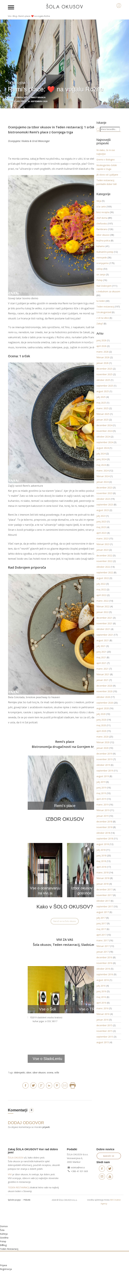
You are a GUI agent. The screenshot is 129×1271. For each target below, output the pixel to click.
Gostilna (4, 1237)
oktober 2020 (103, 696)
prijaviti (46, 1127)
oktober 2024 (103, 436)
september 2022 (104, 572)
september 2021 (104, 634)
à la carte (101, 206)
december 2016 (104, 957)
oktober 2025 (103, 379)
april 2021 (101, 663)
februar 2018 (102, 878)
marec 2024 (102, 470)
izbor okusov (39, 1072)
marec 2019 (102, 804)
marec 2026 (102, 351)
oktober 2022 (103, 566)
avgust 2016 (102, 980)
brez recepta (102, 212)
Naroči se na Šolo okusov (64, 921)
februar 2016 (102, 1013)
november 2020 (104, 691)
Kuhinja (4, 1233)
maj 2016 (101, 997)
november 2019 (104, 759)
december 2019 (104, 753)
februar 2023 (102, 544)
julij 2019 (101, 781)
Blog (15, 16)
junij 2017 (101, 923)
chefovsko (101, 223)
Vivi (9, 16)
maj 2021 (101, 657)
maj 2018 (101, 861)
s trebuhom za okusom (108, 291)
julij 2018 (101, 849)
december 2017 (104, 889)
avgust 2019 (102, 776)
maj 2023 (101, 527)
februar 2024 (102, 476)
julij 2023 (101, 515)
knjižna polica (103, 240)
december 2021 (104, 617)
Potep (99, 280)
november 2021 (104, 623)
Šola (2, 1230)
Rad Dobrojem (104, 285)
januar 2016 (102, 1019)
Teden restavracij (69, 127)
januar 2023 (102, 549)
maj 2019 (101, 793)
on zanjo (100, 274)
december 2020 (104, 685)
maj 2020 (101, 725)
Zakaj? (99, 323)
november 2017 (104, 895)
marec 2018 (102, 872)
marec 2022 (102, 600)
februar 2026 (102, 357)
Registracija (6, 1269)
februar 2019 (102, 810)
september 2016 (104, 974)
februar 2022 (102, 606)
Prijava (3, 1265)
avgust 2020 (102, 708)
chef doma (101, 217)
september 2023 (104, 504)
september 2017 (104, 906)
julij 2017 (101, 917)
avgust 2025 (102, 391)
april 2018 (101, 866)
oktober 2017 (103, 900)
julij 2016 (101, 985)
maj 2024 (101, 464)
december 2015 (104, 1025)
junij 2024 (101, 459)
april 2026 (101, 346)
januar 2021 (102, 680)
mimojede (101, 257)
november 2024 (104, 430)
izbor (28, 1072)
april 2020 (101, 730)
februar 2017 (102, 946)
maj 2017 (101, 929)
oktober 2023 (103, 498)
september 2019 (104, 770)
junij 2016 (101, 991)
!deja (98, 200)
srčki (56, 1072)
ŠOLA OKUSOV (15, 1157)
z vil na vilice (102, 317)
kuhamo (100, 246)
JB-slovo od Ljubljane (107, 174)
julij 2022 (101, 583)
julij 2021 (101, 646)
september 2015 (104, 1036)
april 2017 (101, 934)
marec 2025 (102, 408)
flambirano (101, 229)
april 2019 (101, 798)
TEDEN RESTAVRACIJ (18, 1187)
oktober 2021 (103, 629)
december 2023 (104, 487)
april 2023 (101, 532)
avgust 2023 (102, 510)
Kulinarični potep (104, 251)
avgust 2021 (102, 640)
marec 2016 (102, 1008)
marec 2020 (102, 736)
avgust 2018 (102, 844)
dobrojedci (19, 1072)
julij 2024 (101, 453)
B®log (3, 1245)
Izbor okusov (41, 127)
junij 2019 (101, 787)
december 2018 (104, 821)
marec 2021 (102, 668)
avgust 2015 (102, 1042)
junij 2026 (101, 340)
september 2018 (104, 838)
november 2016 (104, 963)
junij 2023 (101, 521)
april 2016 (101, 1002)
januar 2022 (102, 612)
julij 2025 (101, 396)
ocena (50, 1072)
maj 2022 (101, 589)
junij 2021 (101, 651)
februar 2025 (102, 413)
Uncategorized (103, 312)
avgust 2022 (102, 578)
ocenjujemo (102, 263)
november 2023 (104, 493)
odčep (99, 268)
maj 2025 (101, 402)
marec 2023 (102, 538)
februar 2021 (102, 674)
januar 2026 (102, 363)
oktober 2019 (103, 764)
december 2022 (104, 555)
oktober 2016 (103, 968)
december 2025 (104, 368)
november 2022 (104, 561)
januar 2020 (102, 747)
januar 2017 (102, 951)
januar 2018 (102, 883)
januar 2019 (102, 815)
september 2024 (104, 442)
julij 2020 (101, 713)
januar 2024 (102, 481)
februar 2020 (102, 742)
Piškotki (27, 1200)
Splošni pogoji (14, 1200)
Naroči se (108, 1156)
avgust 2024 (102, 447)
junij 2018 (101, 855)
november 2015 (104, 1030)
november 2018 (104, 827)
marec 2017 (102, 940)
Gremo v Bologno (105, 159)
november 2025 (104, 374)
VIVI (10, 1174)
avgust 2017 (102, 912)
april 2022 (101, 595)
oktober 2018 (103, 832)
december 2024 (104, 425)
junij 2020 (101, 719)
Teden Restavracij (9, 1248)
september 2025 (104, 385)
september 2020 (104, 702)
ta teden (100, 300)
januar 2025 (102, 419)
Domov (4, 1226)
